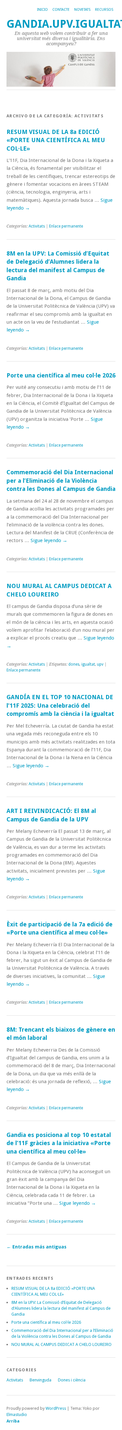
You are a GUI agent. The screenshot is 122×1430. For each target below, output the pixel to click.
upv (100, 664)
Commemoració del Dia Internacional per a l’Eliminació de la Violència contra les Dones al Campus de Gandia (61, 480)
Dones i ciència (72, 1380)
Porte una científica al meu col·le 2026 (61, 375)
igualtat (88, 664)
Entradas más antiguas (36, 1246)
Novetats (82, 9)
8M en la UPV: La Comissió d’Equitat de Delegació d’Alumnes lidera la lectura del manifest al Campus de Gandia (61, 1308)
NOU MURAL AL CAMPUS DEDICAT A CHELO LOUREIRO (61, 1344)
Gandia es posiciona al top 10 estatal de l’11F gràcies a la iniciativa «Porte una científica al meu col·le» (59, 1143)
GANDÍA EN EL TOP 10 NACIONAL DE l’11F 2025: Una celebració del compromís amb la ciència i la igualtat (60, 705)
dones (73, 664)
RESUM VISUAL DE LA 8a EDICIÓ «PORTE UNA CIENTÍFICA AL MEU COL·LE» (56, 140)
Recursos (104, 9)
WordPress (56, 1408)
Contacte (61, 9)
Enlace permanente (66, 226)
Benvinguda (40, 1380)
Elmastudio (17, 1414)
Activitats (37, 226)
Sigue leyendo (49, 540)
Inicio (42, 9)
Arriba (13, 1421)
